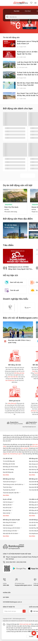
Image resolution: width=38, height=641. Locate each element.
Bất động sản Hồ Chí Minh (10, 467)
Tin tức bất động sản (9, 461)
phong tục (34, 411)
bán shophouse (10, 380)
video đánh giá (12, 403)
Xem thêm (6, 475)
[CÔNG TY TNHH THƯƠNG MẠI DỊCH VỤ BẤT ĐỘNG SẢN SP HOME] (10, 308)
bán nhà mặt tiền (13, 377)
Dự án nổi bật (7, 499)
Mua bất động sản (8, 472)
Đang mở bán (8, 204)
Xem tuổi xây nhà (16, 282)
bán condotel (24, 448)
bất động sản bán (19, 373)
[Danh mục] (35, 2)
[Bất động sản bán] (15, 355)
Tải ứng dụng (23, 3)
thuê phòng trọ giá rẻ (16, 454)
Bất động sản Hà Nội (9, 464)
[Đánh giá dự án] (15, 391)
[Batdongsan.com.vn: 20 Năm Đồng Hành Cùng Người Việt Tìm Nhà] (18, 256)
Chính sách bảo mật (25, 624)
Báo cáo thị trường (8, 469)
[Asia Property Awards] (15, 423)
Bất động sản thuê (8, 479)
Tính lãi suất (14, 290)
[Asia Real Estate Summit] (29, 426)
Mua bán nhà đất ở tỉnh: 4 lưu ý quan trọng (19, 341)
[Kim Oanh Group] (28, 308)
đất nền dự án (34, 446)
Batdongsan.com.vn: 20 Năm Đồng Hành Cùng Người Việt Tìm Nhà (20, 268)
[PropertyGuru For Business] (31, 423)
